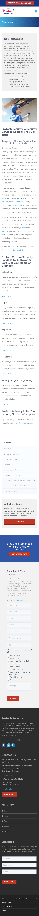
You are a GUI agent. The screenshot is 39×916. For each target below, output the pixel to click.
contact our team (21, 423)
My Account (8, 826)
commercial (18, 202)
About (6, 816)
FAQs (5, 821)
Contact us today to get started (14, 250)
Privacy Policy (6, 902)
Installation (7, 449)
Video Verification (12, 491)
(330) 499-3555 (18, 600)
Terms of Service (7, 906)
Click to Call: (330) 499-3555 (19, 3)
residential (6, 202)
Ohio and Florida (17, 205)
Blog (5, 811)
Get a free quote (19, 554)
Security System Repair (12, 454)
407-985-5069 (7, 789)
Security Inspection (10, 459)
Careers (6, 831)
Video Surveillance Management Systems (20, 480)
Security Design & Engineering (14, 470)
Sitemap (4, 910)
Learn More (6, 296)
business (5, 231)
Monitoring (7, 464)
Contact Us (20, 522)
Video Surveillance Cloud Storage (18, 486)
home (25, 228)
